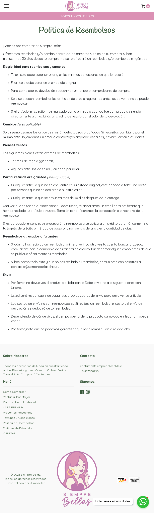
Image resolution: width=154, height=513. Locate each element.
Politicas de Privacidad (18, 428)
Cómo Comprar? (14, 392)
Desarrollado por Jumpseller (25, 483)
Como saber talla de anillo (20, 402)
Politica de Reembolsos (18, 423)
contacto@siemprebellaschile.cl (101, 366)
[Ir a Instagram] (88, 393)
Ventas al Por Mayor (16, 397)
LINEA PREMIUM (13, 407)
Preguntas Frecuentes (17, 412)
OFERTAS (9, 433)
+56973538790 (89, 371)
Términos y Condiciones (19, 418)
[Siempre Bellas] (77, 6)
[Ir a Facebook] (82, 393)
